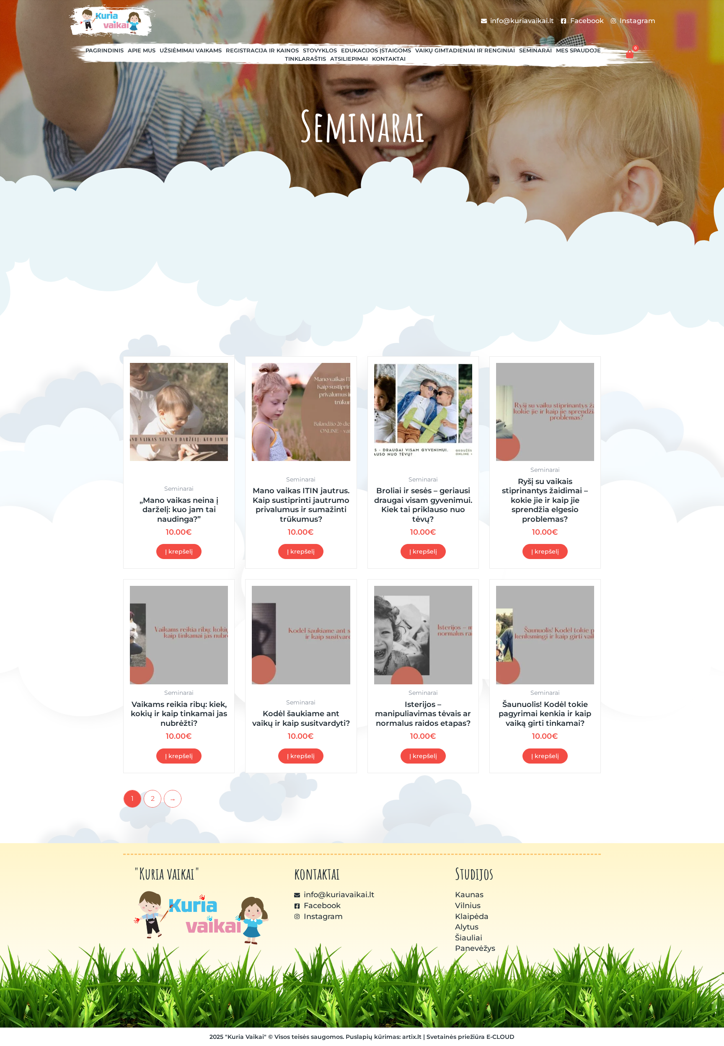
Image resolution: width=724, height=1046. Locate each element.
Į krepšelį (179, 551)
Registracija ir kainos (262, 50)
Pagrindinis (104, 50)
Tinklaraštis (305, 58)
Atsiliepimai (349, 58)
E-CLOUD (500, 1037)
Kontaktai (389, 58)
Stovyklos (320, 50)
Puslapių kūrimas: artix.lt (383, 1037)
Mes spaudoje (578, 50)
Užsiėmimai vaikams (191, 50)
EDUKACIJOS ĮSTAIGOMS (376, 50)
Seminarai (535, 50)
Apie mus (141, 50)
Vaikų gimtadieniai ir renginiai (465, 50)
